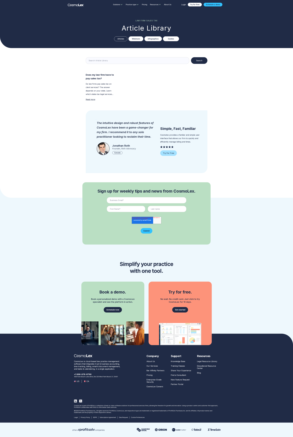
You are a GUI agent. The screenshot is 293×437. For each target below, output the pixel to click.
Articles (120, 39)
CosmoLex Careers (154, 386)
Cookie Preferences (138, 417)
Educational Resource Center (206, 367)
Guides (171, 39)
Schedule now (112, 310)
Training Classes (178, 366)
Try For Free (168, 153)
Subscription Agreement (108, 417)
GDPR (95, 417)
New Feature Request (180, 380)
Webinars (136, 39)
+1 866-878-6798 (83, 374)
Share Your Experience (181, 370)
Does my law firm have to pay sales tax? (100, 76)
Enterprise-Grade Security (153, 381)
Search (199, 60)
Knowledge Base (178, 361)
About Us (167, 4)
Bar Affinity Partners (155, 370)
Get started (180, 310)
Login (183, 4)
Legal (76, 417)
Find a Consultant (178, 375)
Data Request (123, 417)
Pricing (144, 4)
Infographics (153, 39)
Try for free (194, 4)
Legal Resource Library (207, 361)
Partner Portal (177, 384)
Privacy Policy (85, 417)
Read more (90, 99)
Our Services (152, 366)
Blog (199, 373)
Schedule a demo (213, 4)
